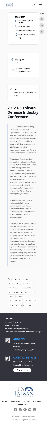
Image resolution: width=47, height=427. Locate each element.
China (25, 279)
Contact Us (22, 370)
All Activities (15, 401)
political (27, 305)
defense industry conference (21, 292)
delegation (13, 284)
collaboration (15, 301)
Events (27, 401)
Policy (11, 288)
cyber (20, 296)
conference (26, 284)
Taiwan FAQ (22, 405)
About (5, 401)
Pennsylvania (14, 305)
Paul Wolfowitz (24, 288)
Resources (37, 401)
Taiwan (17, 279)
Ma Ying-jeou (30, 301)
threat (12, 296)
